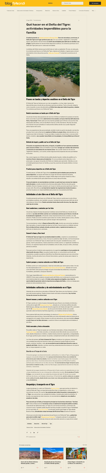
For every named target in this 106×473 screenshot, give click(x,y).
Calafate (64, 10)
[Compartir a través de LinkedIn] (34, 432)
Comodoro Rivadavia (84, 10)
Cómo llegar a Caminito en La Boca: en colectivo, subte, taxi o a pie (76, 462)
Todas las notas (10, 10)
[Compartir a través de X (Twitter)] (30, 432)
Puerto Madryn (72, 10)
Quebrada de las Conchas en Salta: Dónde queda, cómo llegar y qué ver (52, 462)
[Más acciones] (79, 20)
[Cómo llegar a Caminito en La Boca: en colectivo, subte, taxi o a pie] (76, 453)
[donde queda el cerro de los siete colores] (29, 453)
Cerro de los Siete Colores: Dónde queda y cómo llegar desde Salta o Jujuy (29, 462)
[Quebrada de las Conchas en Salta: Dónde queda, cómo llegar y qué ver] (53, 453)
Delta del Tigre (44, 423)
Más (93, 10)
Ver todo (85, 444)
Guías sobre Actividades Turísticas (25, 10)
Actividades (29, 423)
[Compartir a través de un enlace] (37, 432)
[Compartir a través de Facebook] (27, 432)
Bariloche (47, 10)
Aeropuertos (39, 10)
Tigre (51, 423)
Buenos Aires (56, 10)
